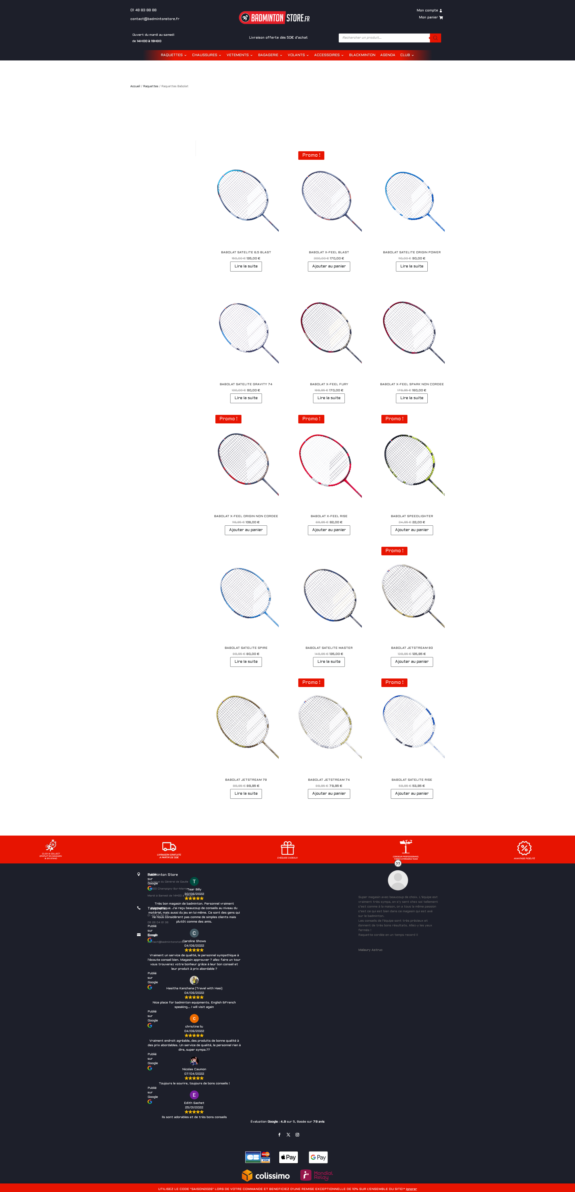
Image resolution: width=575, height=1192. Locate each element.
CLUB (405, 55)
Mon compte (427, 10)
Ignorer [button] (411, 1189)
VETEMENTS (238, 55)
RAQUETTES (172, 55)
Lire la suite (246, 266)
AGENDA (387, 55)
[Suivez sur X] (288, 1134)
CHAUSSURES (204, 55)
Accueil (135, 86)
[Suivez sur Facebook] (279, 1134)
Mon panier (428, 17)
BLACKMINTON (362, 55)
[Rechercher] (435, 37)
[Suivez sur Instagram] (297, 1134)
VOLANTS (296, 55)
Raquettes (150, 86)
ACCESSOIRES (327, 55)
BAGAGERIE (268, 55)
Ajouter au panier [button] (329, 266)
